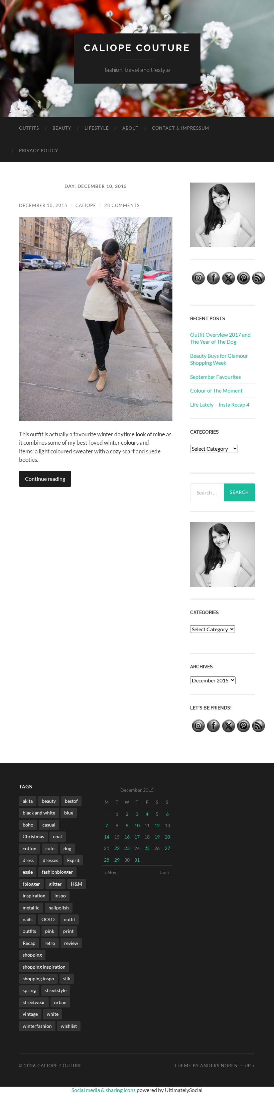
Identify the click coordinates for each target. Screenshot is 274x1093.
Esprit (73, 860)
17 (137, 837)
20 (167, 837)
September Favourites (215, 376)
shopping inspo (38, 978)
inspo (60, 895)
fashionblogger (57, 872)
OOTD (48, 919)
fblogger (31, 884)
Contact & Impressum (180, 128)
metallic (31, 907)
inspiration (34, 895)
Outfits (29, 128)
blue (68, 812)
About (130, 128)
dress (28, 860)
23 (127, 848)
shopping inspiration (44, 967)
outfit (69, 919)
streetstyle (55, 990)
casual (48, 825)
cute (49, 848)
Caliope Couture (137, 47)
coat (57, 836)
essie (28, 872)
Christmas (33, 836)
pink (49, 931)
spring (29, 990)
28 (106, 860)
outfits (29, 931)
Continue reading (45, 478)
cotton (29, 848)
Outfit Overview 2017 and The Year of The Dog (220, 338)
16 (127, 837)
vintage (30, 1014)
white (52, 1014)
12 (157, 825)
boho (28, 825)
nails (27, 919)
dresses (50, 860)
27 (167, 848)
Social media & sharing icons (104, 1090)
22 (117, 848)
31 (137, 860)
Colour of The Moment (216, 390)
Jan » (164, 872)
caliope (86, 205)
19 (157, 837)
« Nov (110, 872)
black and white (39, 812)
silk (66, 978)
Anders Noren (219, 1065)
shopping (32, 955)
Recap (29, 943)
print (68, 931)
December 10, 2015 (43, 205)
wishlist (69, 1026)
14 (106, 837)
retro (49, 943)
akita (28, 801)
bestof (71, 801)
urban (60, 1002)
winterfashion (37, 1026)
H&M (76, 884)
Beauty (61, 128)
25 (147, 848)
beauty (49, 801)
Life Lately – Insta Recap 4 (219, 404)
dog (67, 848)
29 (117, 860)
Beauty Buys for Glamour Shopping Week (219, 359)
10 (137, 825)
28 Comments (122, 205)
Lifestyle (97, 128)
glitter (55, 884)
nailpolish (58, 907)
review (71, 943)
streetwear (34, 1002)
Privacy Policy (38, 150)
